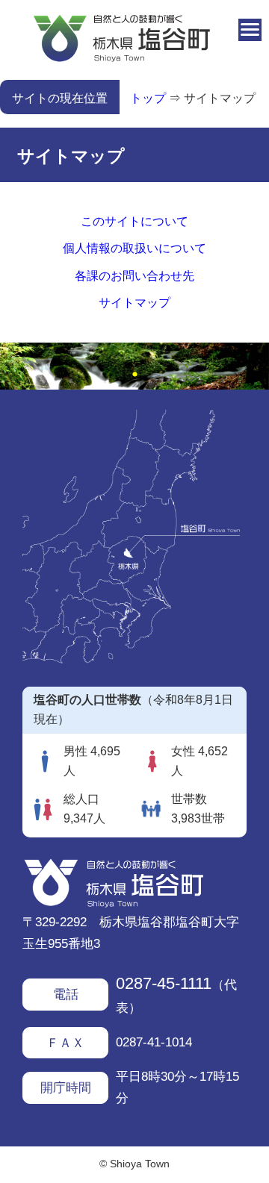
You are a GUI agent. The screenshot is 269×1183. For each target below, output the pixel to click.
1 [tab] (134, 374)
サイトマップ (220, 98)
